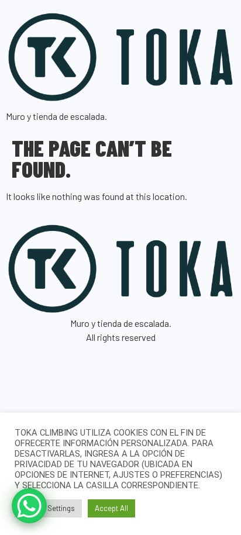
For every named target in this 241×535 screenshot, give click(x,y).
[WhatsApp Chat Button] (29, 505)
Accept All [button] (111, 508)
